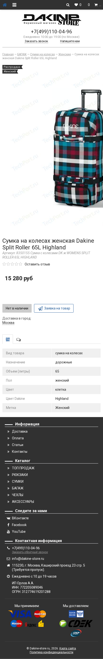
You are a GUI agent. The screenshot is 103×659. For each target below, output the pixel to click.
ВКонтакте (20, 518)
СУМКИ (17, 481)
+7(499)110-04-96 (51, 31)
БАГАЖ (17, 488)
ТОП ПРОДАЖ (23, 468)
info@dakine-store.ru (28, 559)
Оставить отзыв (37, 264)
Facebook (19, 525)
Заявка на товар (57, 308)
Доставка (20, 431)
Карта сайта (67, 648)
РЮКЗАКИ (20, 475)
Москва (8, 323)
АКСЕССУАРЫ (23, 502)
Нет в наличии (17, 308)
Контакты (19, 451)
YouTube (19, 531)
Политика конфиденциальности (51, 652)
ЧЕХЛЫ (17, 495)
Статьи (17, 445)
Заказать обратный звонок (30, 552)
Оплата (18, 438)
